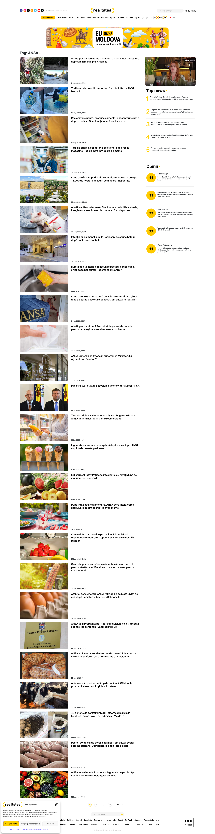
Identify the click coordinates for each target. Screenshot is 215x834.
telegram (35, 10)
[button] (57, 805)
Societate (81, 18)
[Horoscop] (142, 17)
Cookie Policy (14, 829)
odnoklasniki (31, 10)
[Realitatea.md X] (28, 10)
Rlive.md (116, 824)
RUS (194, 11)
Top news (155, 90)
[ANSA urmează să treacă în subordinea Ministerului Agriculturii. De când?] (44, 367)
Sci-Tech (120, 18)
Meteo (94, 824)
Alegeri (79, 820)
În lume (100, 18)
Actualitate (62, 18)
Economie (91, 18)
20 (110, 805)
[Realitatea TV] (165, 17)
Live (173, 17)
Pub (65, 11)
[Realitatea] (116, 10)
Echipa (59, 11)
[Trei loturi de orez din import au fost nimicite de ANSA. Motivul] (44, 100)
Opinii (137, 18)
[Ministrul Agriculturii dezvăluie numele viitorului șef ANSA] (44, 397)
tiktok (42, 10)
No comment (61, 824)
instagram (25, 10)
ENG (188, 11)
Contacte (50, 11)
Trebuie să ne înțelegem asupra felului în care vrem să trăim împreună (175, 229)
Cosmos (129, 18)
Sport (112, 18)
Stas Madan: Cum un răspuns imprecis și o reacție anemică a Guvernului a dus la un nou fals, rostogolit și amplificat (175, 214)
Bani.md (127, 824)
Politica (72, 18)
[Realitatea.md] (189, 822)
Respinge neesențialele (30, 824)
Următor (121, 805)
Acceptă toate (11, 824)
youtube (39, 10)
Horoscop (105, 824)
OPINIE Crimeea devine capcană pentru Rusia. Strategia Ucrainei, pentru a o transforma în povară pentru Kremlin (174, 250)
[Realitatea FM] (158, 17)
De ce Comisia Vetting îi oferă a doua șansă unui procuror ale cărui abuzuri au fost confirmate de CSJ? (174, 179)
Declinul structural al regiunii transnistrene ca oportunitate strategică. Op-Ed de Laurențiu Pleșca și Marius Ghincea (175, 194)
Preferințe (50, 824)
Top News (83, 824)
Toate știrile (48, 17)
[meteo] (151, 17)
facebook (21, 10)
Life (107, 18)
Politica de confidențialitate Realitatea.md (35, 829)
